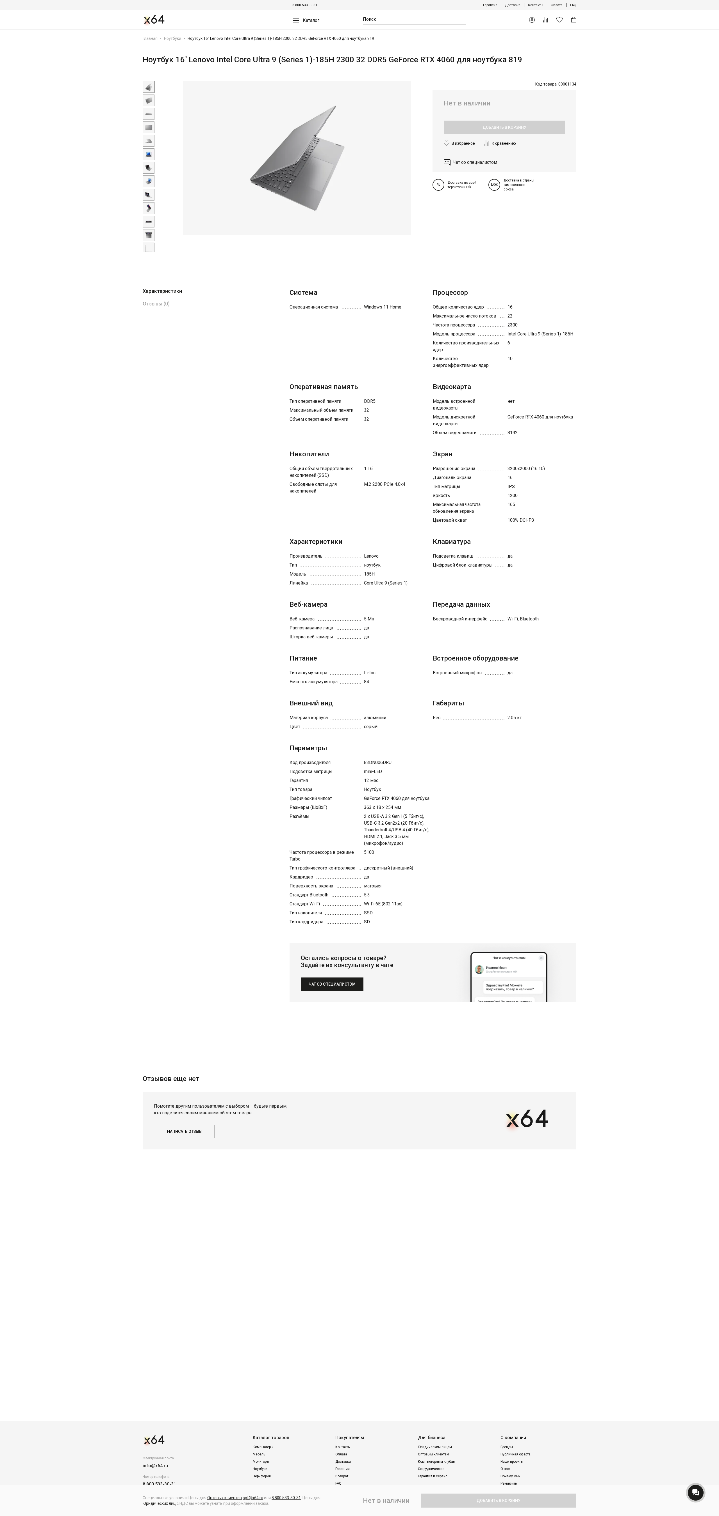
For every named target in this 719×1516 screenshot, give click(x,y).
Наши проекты (511, 1462)
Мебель (259, 1454)
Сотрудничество (431, 1469)
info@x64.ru (155, 1465)
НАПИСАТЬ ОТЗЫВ (184, 1131)
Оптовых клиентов (224, 1498)
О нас (505, 1469)
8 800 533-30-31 (304, 5)
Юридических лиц (159, 1503)
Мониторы (261, 1462)
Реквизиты (509, 1483)
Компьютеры (263, 1447)
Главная (150, 38)
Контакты (535, 5)
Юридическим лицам (435, 1447)
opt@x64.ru (253, 1498)
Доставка (512, 5)
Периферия (262, 1476)
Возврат (341, 1476)
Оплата (557, 5)
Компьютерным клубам (437, 1462)
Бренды (506, 1447)
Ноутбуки (172, 38)
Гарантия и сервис (432, 1476)
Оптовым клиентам (433, 1454)
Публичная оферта (515, 1454)
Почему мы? (510, 1476)
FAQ (573, 5)
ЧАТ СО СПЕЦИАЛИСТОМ (332, 984)
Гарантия (490, 5)
